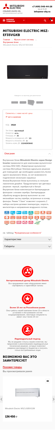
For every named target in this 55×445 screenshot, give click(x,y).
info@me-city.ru (42, 11)
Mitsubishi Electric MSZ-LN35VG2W (20, 408)
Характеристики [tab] (12, 239)
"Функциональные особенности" (27, 233)
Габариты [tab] (9, 246)
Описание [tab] (9, 153)
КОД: (7, 125)
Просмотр (47, 381)
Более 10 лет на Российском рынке (27, 307)
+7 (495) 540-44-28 (42, 6)
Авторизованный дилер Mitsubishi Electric (27, 280)
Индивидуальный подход (27, 339)
